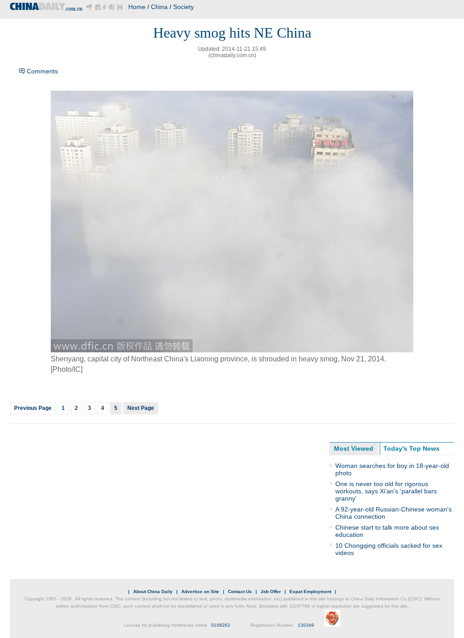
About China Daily (153, 591)
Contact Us (240, 591)
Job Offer (271, 591)
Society (183, 6)
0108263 (220, 625)
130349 (306, 625)
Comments (42, 71)
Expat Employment (310, 591)
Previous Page (33, 408)
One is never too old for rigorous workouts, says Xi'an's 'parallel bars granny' (386, 491)
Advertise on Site (200, 591)
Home (136, 6)
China (159, 6)
